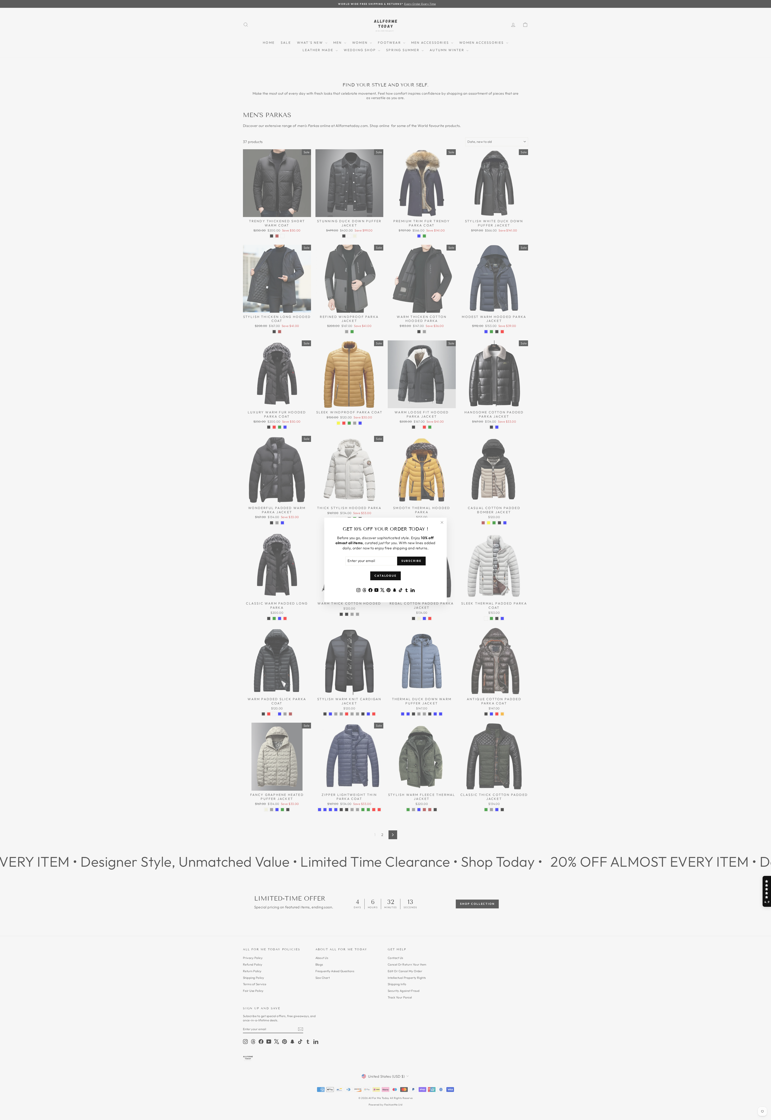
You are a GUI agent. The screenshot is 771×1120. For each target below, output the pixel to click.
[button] (767, 891)
